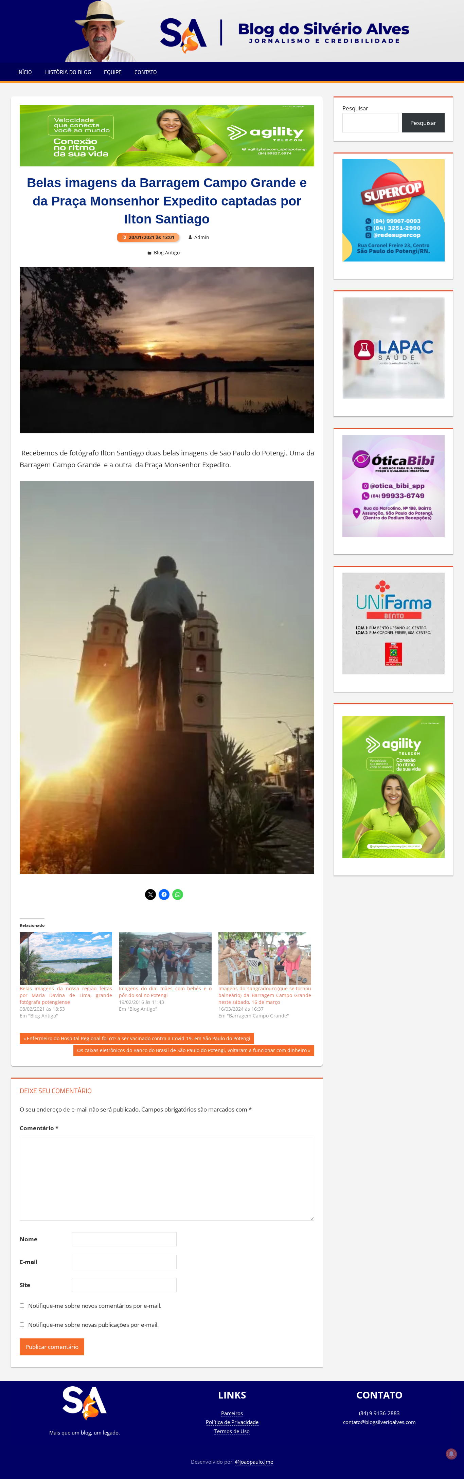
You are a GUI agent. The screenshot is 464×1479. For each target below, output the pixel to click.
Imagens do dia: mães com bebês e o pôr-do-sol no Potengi (165, 991)
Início (24, 72)
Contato (146, 72)
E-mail (28, 1262)
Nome (28, 1239)
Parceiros (232, 1413)
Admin (201, 237)
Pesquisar (355, 108)
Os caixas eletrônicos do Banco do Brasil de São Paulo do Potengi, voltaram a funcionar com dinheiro (192, 1051)
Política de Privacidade (232, 1422)
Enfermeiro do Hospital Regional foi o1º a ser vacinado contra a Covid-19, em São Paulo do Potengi (138, 1039)
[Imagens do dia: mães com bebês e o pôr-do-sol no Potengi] (165, 958)
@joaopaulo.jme (254, 1461)
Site (25, 1285)
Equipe (113, 72)
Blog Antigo (167, 252)
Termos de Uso (232, 1431)
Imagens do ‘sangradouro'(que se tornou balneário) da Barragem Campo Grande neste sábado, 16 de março (264, 995)
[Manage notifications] (451, 1453)
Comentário (39, 1128)
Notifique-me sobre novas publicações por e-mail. (93, 1325)
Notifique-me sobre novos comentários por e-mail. (94, 1306)
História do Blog (68, 72)
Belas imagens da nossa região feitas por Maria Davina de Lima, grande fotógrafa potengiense (66, 995)
